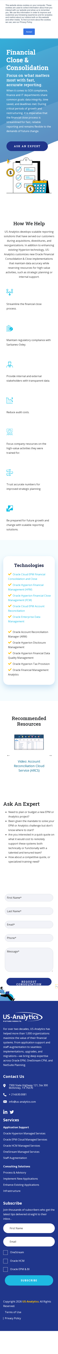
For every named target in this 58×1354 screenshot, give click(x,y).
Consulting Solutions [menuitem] (16, 1166)
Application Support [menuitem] (16, 1127)
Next (50, 755)
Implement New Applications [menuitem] (20, 1178)
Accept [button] (29, 31)
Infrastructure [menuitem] (11, 1191)
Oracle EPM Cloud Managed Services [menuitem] (25, 1139)
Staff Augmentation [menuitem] (15, 1158)
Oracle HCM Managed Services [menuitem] (21, 1145)
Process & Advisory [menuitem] (14, 1172)
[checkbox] (29, 1252)
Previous (8, 755)
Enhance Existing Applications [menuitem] (21, 1185)
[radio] (29, 1252)
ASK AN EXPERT (27, 146)
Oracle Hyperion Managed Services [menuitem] (24, 1133)
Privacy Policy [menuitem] (13, 1318)
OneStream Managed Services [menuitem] (21, 1152)
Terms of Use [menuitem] (13, 1312)
